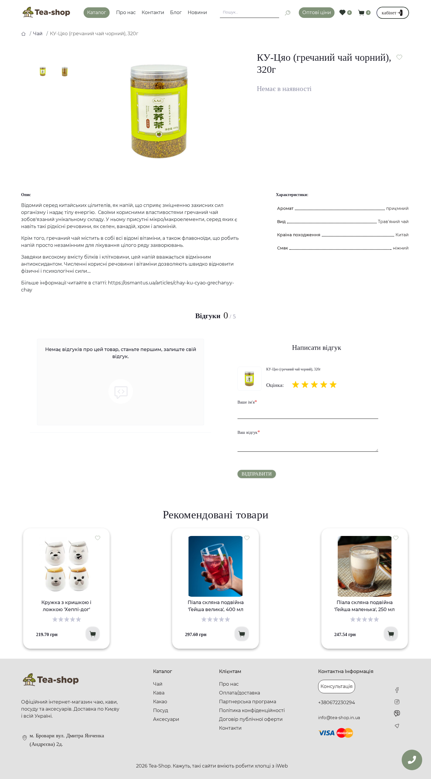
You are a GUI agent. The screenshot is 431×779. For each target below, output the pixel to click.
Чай (38, 33)
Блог (176, 12)
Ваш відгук (248, 432)
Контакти (153, 12)
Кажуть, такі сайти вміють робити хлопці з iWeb (230, 766)
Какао (160, 701)
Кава (158, 693)
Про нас (126, 12)
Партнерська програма (247, 701)
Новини (197, 12)
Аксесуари (166, 719)
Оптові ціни (316, 12)
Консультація (336, 686)
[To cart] (93, 634)
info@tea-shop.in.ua (339, 717)
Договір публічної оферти (251, 719)
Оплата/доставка (239, 693)
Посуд (160, 710)
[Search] (285, 13)
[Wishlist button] (399, 57)
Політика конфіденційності (252, 710)
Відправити (257, 473)
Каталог (96, 12)
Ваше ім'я (247, 402)
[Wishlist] (98, 537)
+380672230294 (336, 702)
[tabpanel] (160, 111)
